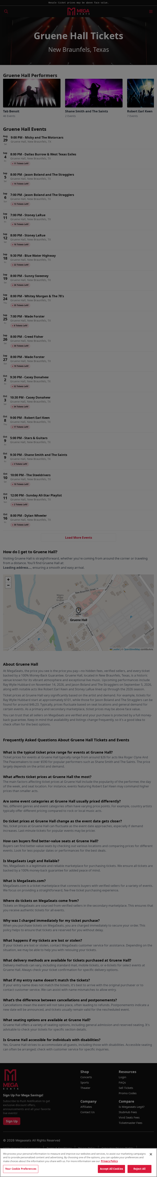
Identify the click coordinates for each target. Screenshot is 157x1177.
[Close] (151, 1154)
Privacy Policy (109, 1161)
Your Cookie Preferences (20, 1169)
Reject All (139, 1169)
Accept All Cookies (111, 1169)
